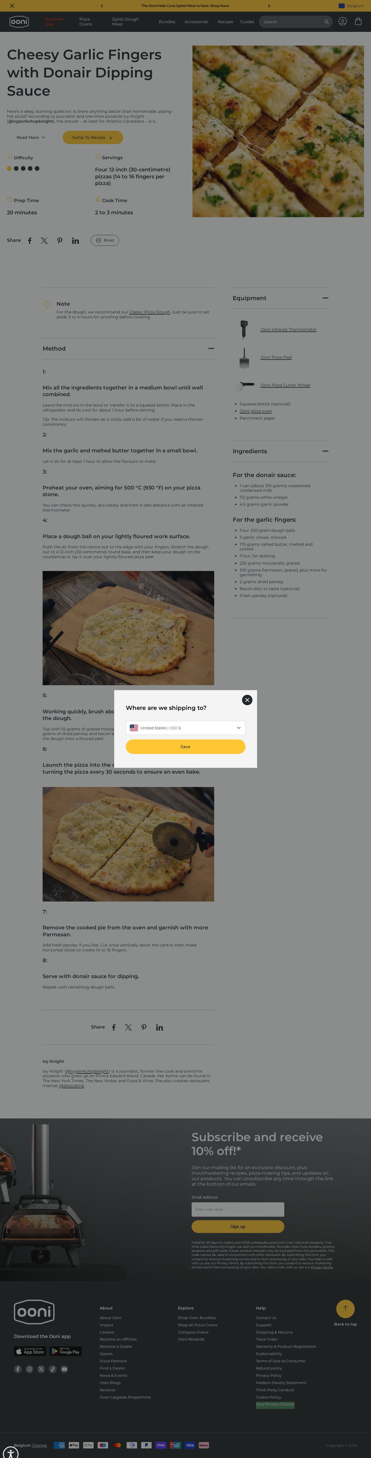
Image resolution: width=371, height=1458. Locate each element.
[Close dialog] (247, 700)
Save (185, 746)
